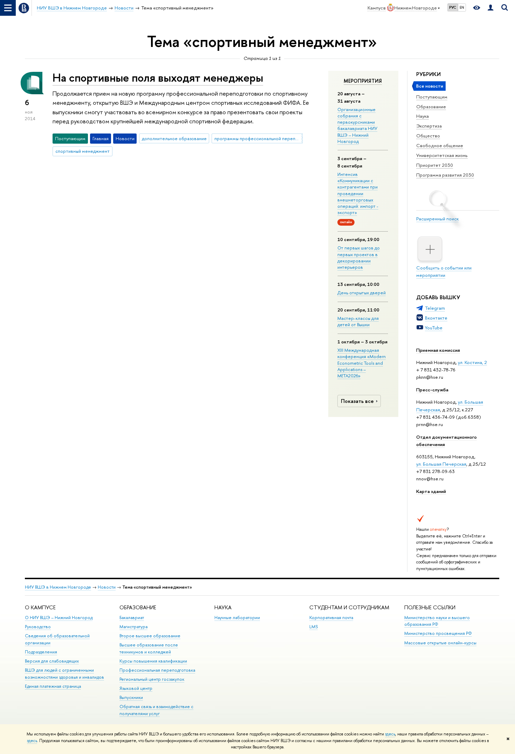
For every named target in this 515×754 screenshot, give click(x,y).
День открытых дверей (361, 292)
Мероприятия (363, 80)
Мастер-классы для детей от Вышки (358, 321)
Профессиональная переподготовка (157, 670)
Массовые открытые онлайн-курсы (440, 643)
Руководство (38, 627)
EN (462, 7)
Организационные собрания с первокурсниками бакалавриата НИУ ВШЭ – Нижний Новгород (357, 125)
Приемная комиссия (438, 350)
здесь (390, 734)
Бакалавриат (131, 618)
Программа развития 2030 (445, 175)
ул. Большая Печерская (441, 464)
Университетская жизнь (442, 155)
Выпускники (131, 697)
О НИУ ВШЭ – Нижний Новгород (58, 618)
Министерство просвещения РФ (438, 633)
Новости (107, 587)
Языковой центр (135, 688)
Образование (431, 106)
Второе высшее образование (149, 636)
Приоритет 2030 (434, 165)
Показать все (357, 401)
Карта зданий (431, 491)
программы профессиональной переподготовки (258, 138)
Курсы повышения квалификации (153, 661)
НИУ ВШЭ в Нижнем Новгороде (58, 587)
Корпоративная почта (331, 618)
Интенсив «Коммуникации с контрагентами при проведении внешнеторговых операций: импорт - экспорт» (357, 193)
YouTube (433, 327)
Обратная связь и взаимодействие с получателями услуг (156, 710)
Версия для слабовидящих (52, 661)
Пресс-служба (432, 389)
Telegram (435, 308)
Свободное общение (439, 145)
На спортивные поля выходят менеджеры (158, 77)
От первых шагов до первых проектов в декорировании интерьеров (358, 257)
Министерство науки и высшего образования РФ (437, 621)
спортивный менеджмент (82, 151)
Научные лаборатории (237, 618)
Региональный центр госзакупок (151, 679)
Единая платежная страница (53, 686)
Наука (422, 116)
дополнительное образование (174, 138)
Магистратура (133, 627)
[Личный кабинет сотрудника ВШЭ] (490, 8)
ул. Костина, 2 (472, 362)
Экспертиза (429, 126)
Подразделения (41, 652)
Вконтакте (436, 318)
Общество (428, 135)
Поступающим (431, 97)
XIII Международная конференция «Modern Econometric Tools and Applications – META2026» (361, 363)
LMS (313, 627)
